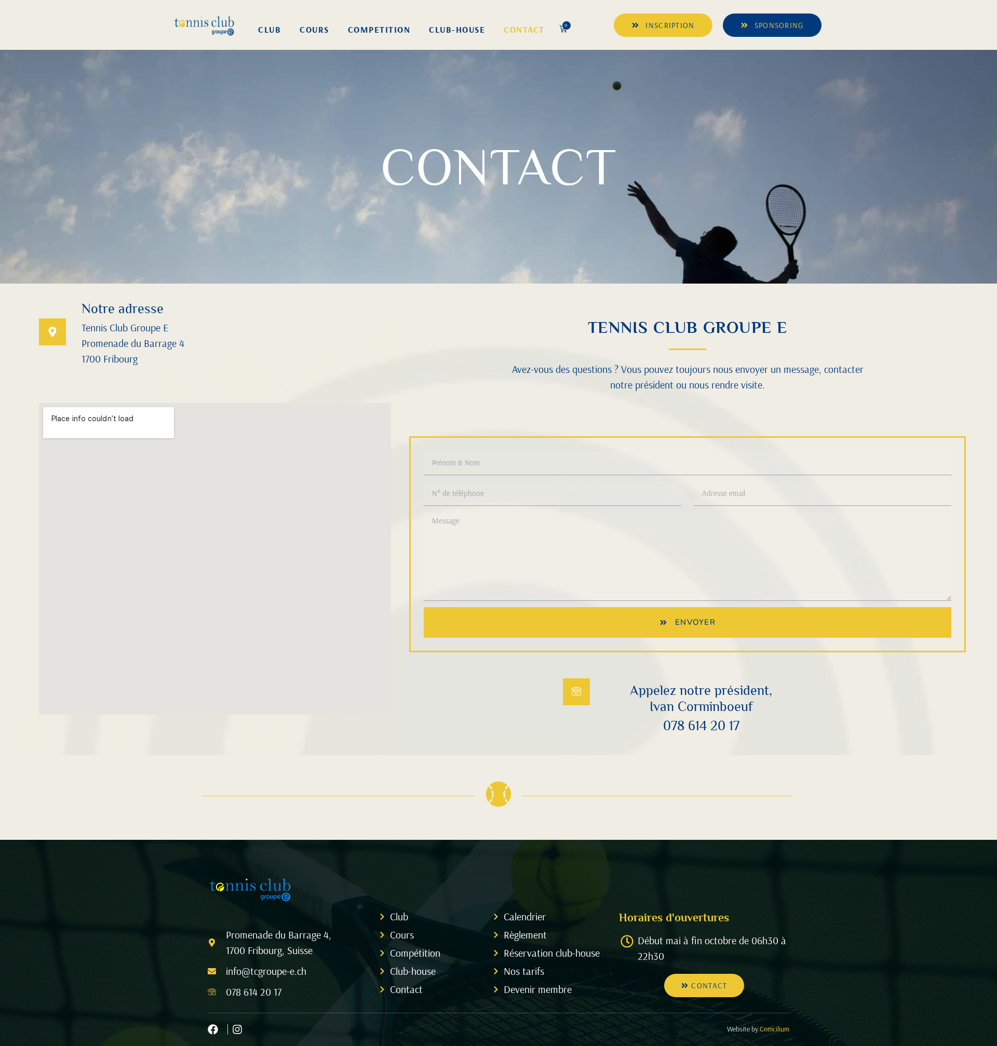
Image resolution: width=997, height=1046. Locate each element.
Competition (379, 29)
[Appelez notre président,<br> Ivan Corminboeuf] (576, 691)
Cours (314, 29)
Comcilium (774, 1029)
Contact (524, 29)
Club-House (457, 29)
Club (269, 29)
